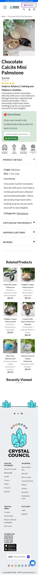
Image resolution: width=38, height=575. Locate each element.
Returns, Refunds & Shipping (10, 521)
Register (25, 514)
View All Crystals (10, 469)
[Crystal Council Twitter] (15, 413)
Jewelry (24, 488)
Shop (3, 16)
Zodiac (6, 476)
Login (24, 510)
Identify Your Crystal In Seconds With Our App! (19, 1)
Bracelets (25, 492)
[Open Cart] (34, 9)
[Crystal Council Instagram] (19, 413)
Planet (6, 484)
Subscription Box (26, 468)
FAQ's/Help (8, 516)
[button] (33, 563)
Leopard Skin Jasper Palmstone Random (28, 321)
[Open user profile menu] (29, 9)
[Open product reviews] (8, 83)
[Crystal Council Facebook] (22, 413)
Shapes (24, 485)
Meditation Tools (26, 497)
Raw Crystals (26, 477)
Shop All (24, 473)
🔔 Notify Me (11, 138)
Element (7, 491)
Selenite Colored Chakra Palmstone (27, 358)
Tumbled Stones (27, 481)
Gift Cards (8, 526)
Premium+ (30, 5)
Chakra (6, 480)
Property (7, 488)
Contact (7, 512)
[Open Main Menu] (5, 7)
